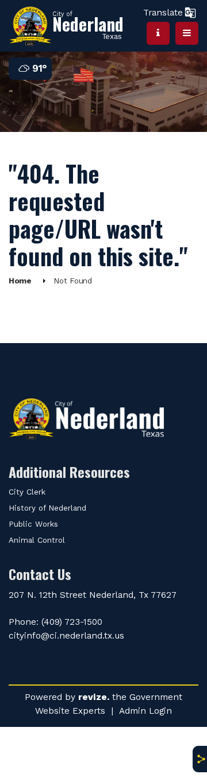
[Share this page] (199, 759)
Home (20, 281)
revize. (93, 696)
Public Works (33, 524)
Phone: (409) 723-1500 (55, 621)
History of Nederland (47, 508)
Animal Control (37, 540)
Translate (163, 12)
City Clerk (27, 492)
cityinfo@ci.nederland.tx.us (66, 635)
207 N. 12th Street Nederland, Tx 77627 (93, 594)
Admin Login (145, 710)
